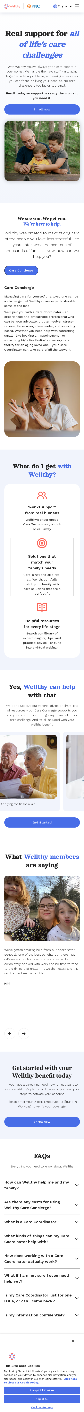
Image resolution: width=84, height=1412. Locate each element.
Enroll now (42, 109)
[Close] (73, 1341)
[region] (42, 1372)
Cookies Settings (42, 1407)
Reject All (42, 1399)
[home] (12, 6)
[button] (62, 6)
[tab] (21, 270)
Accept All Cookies (42, 1390)
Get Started (42, 822)
